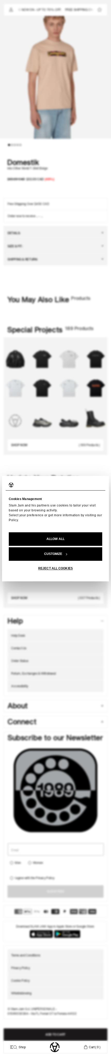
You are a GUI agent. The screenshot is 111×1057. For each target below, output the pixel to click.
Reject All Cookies (55, 568)
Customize (53, 554)
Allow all (55, 539)
